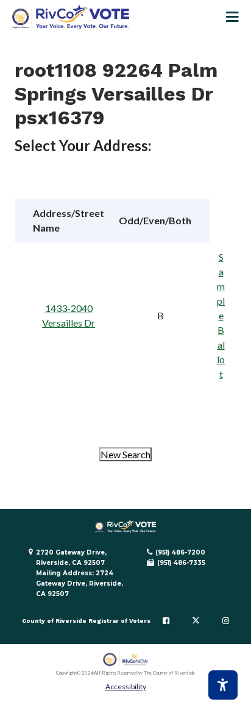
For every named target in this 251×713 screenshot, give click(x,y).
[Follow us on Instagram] (225, 621)
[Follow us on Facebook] (166, 621)
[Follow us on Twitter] (196, 621)
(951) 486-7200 (180, 552)
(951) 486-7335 (181, 563)
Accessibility (125, 686)
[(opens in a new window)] (126, 659)
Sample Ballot (221, 315)
